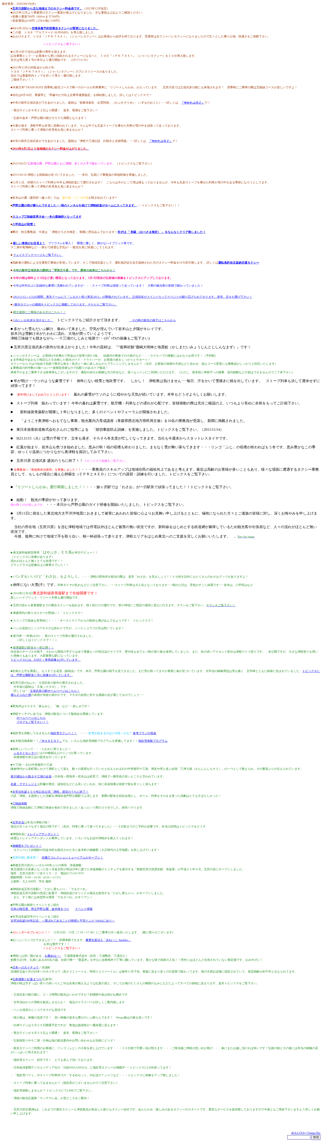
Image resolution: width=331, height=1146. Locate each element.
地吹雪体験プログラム (153, 741)
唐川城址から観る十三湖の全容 (31, 776)
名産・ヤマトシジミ (24, 784)
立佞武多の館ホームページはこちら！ (55, 691)
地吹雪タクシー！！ (63, 733)
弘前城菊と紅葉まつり (27, 979)
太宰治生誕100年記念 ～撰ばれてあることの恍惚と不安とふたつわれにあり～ (63, 920)
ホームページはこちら (31, 718)
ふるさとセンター (25, 753)
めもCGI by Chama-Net (305, 1133)
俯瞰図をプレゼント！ (27, 846)
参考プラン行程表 (144, 733)
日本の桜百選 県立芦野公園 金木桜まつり (40, 909)
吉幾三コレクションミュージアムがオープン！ (72, 857)
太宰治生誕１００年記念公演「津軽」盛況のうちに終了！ (50, 791)
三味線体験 (19, 803)
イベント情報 (84, 909)
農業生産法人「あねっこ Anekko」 (108, 940)
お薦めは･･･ (53, 955)
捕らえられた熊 (21, 695)
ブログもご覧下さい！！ (32, 722)
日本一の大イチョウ (25, 967)
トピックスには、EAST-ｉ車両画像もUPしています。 (46, 659)
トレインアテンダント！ (43, 834)
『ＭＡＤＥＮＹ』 (50, 741)
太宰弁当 (18, 822)
